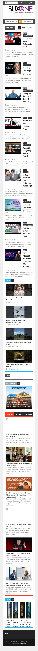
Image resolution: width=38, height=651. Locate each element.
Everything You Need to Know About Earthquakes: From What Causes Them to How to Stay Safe (18, 404)
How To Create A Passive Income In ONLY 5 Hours (17, 435)
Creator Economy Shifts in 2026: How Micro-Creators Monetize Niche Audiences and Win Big (18, 495)
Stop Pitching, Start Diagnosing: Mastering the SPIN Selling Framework (18, 584)
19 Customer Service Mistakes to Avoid (28, 42)
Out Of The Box (27, 65)
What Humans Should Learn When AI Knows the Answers (18, 555)
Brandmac (23, 643)
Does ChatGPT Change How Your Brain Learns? (18, 525)
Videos (24, 250)
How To (30, 117)
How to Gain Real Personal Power (27, 124)
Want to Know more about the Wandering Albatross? (15, 321)
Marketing (25, 172)
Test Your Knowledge (27, 69)
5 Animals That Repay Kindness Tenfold (28, 626)
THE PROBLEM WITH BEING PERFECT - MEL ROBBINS (27, 260)
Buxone (25, 63)
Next (30, 398)
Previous (7, 398)
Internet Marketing (27, 225)
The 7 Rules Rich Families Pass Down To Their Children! (19, 464)
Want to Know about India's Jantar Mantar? (17, 299)
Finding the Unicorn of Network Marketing (27, 97)
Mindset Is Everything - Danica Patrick (27, 152)
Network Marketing (27, 90)
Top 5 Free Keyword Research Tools (27, 232)
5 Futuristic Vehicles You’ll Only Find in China (18, 343)
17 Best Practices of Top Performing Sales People (28, 180)
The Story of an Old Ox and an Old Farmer (17, 366)
